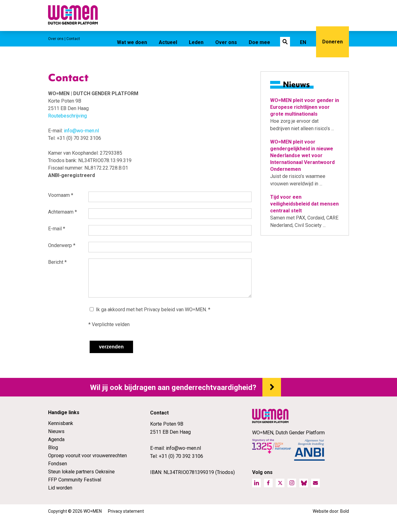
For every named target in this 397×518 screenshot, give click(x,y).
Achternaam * (62, 212)
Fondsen (57, 464)
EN (303, 42)
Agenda (56, 439)
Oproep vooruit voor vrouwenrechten (87, 455)
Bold (344, 511)
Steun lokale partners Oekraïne (81, 472)
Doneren (332, 42)
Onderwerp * (61, 245)
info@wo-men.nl (81, 131)
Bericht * (57, 262)
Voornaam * (60, 195)
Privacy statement (126, 511)
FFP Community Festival (74, 480)
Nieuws (56, 431)
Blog (53, 447)
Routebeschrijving (67, 116)
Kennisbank (60, 423)
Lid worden (60, 488)
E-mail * (56, 229)
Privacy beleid (159, 309)
